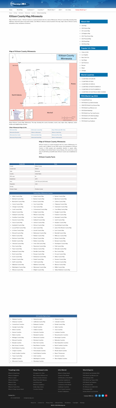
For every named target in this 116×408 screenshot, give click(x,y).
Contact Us (41, 402)
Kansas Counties (16, 332)
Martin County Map (17, 235)
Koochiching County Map (61, 225)
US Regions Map (86, 33)
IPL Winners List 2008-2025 (90, 387)
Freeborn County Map (60, 214)
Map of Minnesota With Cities (58, 129)
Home (10, 10)
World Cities (51, 10)
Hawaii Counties (37, 327)
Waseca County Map (60, 264)
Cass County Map (38, 204)
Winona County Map (17, 269)
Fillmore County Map (38, 214)
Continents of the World (64, 384)
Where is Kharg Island (64, 373)
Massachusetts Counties (61, 335)
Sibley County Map (60, 256)
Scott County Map (17, 256)
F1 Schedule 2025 (87, 389)
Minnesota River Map (57, 135)
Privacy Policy (49, 402)
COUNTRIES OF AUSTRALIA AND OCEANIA (94, 92)
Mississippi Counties (60, 337)
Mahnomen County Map (39, 233)
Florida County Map (60, 324)
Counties (33, 13)
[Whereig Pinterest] (106, 395)
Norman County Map (60, 241)
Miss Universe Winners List (40, 375)
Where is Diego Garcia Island (16, 389)
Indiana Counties (38, 329)
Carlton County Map (60, 201)
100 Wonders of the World (65, 377)
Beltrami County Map (17, 199)
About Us (33, 402)
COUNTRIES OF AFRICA (88, 84)
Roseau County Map (38, 254)
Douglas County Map (60, 212)
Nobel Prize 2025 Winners (40, 380)
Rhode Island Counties (61, 350)
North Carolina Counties (61, 345)
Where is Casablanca (38, 384)
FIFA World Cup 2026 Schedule (90, 102)
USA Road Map (85, 41)
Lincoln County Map (38, 230)
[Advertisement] (43, 37)
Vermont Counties (60, 356)
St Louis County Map (60, 254)
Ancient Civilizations (63, 391)
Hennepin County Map (61, 217)
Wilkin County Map (60, 267)
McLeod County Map (17, 233)
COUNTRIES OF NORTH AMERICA (91, 86)
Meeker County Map (38, 235)
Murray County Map (60, 238)
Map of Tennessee (60, 353)
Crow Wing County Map (61, 209)
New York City (85, 57)
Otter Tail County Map (39, 243)
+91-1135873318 (15, 398)
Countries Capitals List (64, 380)
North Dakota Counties (18, 348)
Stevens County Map (60, 259)
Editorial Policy (59, 402)
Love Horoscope (37, 382)
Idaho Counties (59, 327)
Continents (30, 10)
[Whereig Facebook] (96, 395)
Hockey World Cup (80, 10)
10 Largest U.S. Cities (39, 373)
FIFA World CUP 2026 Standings (90, 115)
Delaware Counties (38, 324)
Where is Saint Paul (56, 132)
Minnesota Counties (38, 337)
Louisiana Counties (60, 332)
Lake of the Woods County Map (63, 227)
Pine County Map (16, 246)
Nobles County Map (38, 241)
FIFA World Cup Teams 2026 (89, 118)
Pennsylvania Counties (39, 350)
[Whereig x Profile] (103, 395)
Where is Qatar (12, 377)
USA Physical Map (86, 38)
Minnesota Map (13, 129)
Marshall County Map (60, 233)
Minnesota (27, 13)
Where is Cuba (12, 384)
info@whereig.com (29, 398)
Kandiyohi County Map (18, 225)
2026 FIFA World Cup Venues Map (91, 105)
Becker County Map (60, 196)
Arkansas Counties (17, 321)
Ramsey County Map (38, 248)
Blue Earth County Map (18, 201)
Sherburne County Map (39, 256)
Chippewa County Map (61, 204)
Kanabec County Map (60, 222)
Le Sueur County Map (18, 230)
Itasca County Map (17, 222)
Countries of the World (64, 382)
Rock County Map (17, 254)
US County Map (86, 31)
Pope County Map (17, 248)
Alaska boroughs (37, 319)
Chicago (84, 70)
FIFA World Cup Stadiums (88, 121)
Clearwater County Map (61, 206)
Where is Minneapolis (57, 137)
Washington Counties (39, 358)
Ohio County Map (38, 348)
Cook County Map (17, 209)
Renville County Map (38, 251)
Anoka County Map (38, 196)
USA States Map (86, 28)
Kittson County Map (38, 225)
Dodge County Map (38, 212)
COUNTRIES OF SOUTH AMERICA (91, 89)
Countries (40, 10)
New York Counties (38, 342)
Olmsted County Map (18, 243)
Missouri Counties (17, 340)
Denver (83, 65)
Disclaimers (68, 402)
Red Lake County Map (60, 248)
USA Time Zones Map (87, 36)
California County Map (39, 321)
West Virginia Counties (61, 358)
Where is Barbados (13, 380)
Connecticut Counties (18, 324)
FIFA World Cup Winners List (89, 108)
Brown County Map (38, 201)
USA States (21, 13)
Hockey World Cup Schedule (90, 391)
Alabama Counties (17, 319)
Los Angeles (85, 55)
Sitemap (82, 402)
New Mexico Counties (39, 345)
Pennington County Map (61, 243)
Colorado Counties (60, 321)
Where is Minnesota (36, 132)
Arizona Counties (59, 319)
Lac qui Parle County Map (19, 227)
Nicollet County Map (17, 241)
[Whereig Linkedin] (99, 395)
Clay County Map (38, 206)
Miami (83, 68)
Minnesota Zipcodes (14, 132)
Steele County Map (38, 259)
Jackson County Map (38, 222)
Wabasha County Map (18, 264)
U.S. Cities (68, 10)
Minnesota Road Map (36, 137)
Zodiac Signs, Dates (38, 387)
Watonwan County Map (39, 267)
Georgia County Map (17, 327)
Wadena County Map (39, 264)
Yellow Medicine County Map (62, 269)
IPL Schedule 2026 (88, 384)
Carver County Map (17, 204)
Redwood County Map (18, 251)
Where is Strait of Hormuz (40, 377)
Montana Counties (38, 340)
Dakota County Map (17, 212)
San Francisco (85, 62)
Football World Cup (87, 100)
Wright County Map (38, 269)
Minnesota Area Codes (15, 135)
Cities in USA (85, 52)
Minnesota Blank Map (36, 135)
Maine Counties (16, 335)
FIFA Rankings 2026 (88, 377)
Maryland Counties (38, 335)
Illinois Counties (16, 329)
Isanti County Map (60, 220)
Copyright (75, 402)
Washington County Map (18, 267)
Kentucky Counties (38, 332)
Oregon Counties (17, 350)
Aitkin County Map (17, 196)
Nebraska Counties (60, 340)
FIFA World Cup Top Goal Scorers (90, 113)
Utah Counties (37, 356)
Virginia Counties (16, 358)
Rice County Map (59, 251)
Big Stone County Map (61, 199)
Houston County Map (18, 220)
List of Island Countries (64, 389)
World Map (20, 10)
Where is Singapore (13, 375)
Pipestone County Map (39, 246)
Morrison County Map (18, 238)
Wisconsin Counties (17, 361)
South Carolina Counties (18, 353)
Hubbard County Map (39, 220)
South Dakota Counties (39, 353)
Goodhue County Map (18, 217)
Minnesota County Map (36, 129)
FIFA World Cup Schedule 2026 (91, 373)
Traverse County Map (60, 262)
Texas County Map (17, 356)
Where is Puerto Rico (14, 387)
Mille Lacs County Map (61, 235)
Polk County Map (59, 246)
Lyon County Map (59, 230)
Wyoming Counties (38, 361)
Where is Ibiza (12, 382)
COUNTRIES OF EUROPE (88, 78)
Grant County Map (38, 217)
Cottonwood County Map (40, 209)
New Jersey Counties (18, 345)
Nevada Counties (16, 342)
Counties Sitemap (38, 389)
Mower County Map (38, 238)
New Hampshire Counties (61, 342)
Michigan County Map (18, 337)
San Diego (84, 60)
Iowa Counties (59, 329)
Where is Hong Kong (13, 373)
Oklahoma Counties (60, 348)
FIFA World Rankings (87, 110)
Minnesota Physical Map (15, 137)
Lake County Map (38, 227)
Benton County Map (38, 199)
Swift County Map (17, 262)
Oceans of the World (63, 375)
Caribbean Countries (63, 387)
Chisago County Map (17, 206)
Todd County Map (38, 262)
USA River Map (85, 44)
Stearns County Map (17, 259)
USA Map (84, 25)
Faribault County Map (18, 214)
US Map (15, 13)
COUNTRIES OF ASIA (87, 81)
